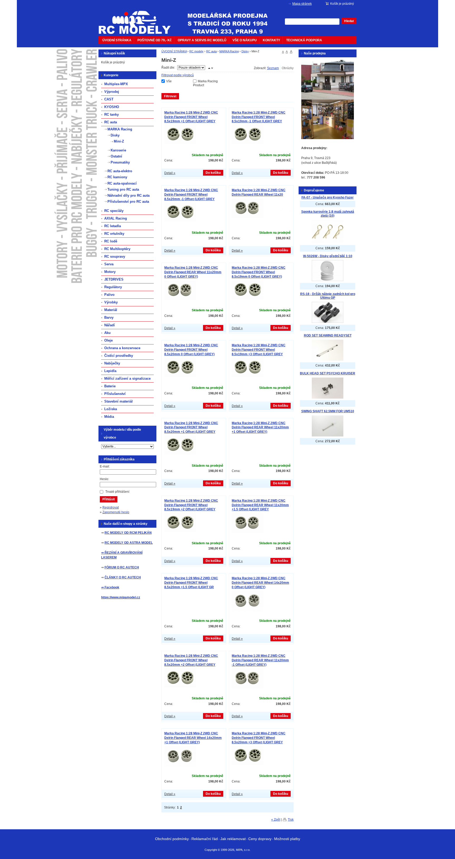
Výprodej (111, 92)
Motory (110, 272)
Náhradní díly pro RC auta (128, 195)
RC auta (211, 51)
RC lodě (110, 241)
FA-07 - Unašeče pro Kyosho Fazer (327, 197)
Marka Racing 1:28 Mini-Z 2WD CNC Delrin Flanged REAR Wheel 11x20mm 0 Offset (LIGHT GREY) (192, 272)
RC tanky (111, 114)
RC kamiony (117, 177)
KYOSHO (111, 107)
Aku (107, 333)
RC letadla (112, 226)
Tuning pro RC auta (123, 189)
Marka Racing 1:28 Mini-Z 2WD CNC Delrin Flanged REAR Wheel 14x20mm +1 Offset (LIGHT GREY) (193, 737)
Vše (169, 81)
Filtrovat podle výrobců (177, 75)
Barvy (108, 317)
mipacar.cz (137, 19)
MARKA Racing (229, 51)
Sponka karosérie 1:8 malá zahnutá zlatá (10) (327, 213)
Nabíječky (112, 363)
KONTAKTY (271, 40)
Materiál (110, 310)
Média (109, 417)
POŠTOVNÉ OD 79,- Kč (154, 40)
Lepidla (110, 371)
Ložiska (110, 409)
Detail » (169, 173)
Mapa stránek (302, 4)
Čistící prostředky (118, 356)
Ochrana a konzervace (122, 348)
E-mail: (105, 466)
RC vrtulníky (114, 234)
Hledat (349, 21)
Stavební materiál (118, 401)
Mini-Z (119, 141)
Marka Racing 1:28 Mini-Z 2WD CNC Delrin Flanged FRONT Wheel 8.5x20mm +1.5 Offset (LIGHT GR (191, 582)
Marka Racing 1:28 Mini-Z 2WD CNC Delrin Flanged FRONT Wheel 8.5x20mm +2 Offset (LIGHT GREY (191, 660)
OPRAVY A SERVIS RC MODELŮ (202, 40)
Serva (108, 264)
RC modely (196, 51)
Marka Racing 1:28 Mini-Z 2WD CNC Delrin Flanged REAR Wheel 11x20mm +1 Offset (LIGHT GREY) (260, 427)
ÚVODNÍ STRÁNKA (116, 40)
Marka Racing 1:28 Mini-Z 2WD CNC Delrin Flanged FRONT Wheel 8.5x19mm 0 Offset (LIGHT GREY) (258, 272)
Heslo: (104, 479)
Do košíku (213, 173)
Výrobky (111, 302)
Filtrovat (170, 96)
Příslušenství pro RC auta (128, 202)
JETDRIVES (113, 279)
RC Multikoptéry (117, 249)
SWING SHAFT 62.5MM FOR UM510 (327, 411)
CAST (108, 99)
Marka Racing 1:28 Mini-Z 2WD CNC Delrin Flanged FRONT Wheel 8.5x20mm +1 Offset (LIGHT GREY (191, 427)
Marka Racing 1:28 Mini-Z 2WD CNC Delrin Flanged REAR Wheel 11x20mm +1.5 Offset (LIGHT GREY (260, 505)
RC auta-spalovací (122, 183)
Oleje (108, 340)
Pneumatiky (120, 162)
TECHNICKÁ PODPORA (304, 40)
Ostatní (116, 156)
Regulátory (113, 287)
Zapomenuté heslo (115, 512)
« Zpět (275, 819)
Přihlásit (108, 499)
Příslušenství (115, 394)
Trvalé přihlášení (117, 492)
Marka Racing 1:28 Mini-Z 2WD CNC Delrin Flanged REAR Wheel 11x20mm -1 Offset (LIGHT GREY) (260, 660)
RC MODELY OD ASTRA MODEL (129, 543)
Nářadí (109, 325)
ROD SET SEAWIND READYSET (328, 335)
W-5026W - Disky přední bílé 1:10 (327, 256)
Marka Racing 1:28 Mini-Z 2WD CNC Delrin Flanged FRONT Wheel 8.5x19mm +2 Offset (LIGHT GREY (191, 505)
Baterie (110, 386)
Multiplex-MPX (116, 84)
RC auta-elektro (119, 171)
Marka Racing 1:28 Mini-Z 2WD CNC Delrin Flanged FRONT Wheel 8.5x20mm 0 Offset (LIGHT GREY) (191, 349)
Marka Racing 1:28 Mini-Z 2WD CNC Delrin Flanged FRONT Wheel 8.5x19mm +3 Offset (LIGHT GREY (258, 349)
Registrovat (110, 507)
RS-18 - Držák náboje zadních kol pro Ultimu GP (327, 296)
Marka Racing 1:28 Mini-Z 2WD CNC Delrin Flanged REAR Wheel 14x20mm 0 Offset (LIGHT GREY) (260, 582)
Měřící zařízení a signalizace (127, 378)
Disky (245, 51)
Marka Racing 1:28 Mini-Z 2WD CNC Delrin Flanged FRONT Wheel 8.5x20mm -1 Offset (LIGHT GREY (191, 194)
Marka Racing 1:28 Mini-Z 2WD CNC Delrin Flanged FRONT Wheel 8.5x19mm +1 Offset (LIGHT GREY (191, 117)
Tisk (291, 819)
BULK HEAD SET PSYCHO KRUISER (327, 373)
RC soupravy (114, 256)
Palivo (109, 295)
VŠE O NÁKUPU (245, 40)
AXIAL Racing (115, 218)
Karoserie (118, 150)
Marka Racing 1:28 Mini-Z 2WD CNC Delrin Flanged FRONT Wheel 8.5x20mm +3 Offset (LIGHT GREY (258, 737)
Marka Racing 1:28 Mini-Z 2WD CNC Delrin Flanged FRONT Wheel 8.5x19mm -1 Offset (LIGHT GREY (258, 117)
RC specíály (113, 211)
